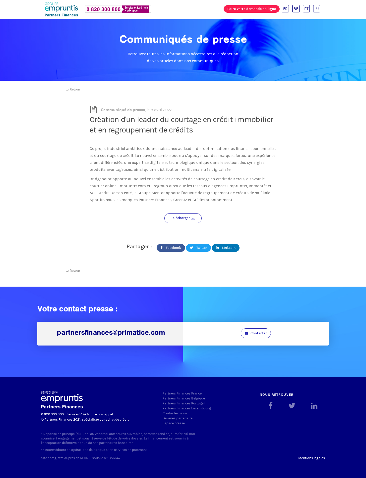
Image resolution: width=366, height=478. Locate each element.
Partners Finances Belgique (184, 398)
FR (285, 8)
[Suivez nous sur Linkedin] (314, 405)
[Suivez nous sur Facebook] (270, 405)
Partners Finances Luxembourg (187, 408)
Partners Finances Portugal (184, 403)
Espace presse (174, 423)
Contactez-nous (175, 413)
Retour (74, 89)
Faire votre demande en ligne (251, 9)
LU (316, 8)
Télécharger (181, 218)
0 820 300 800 (52, 414)
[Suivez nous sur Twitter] (291, 405)
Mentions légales (311, 458)
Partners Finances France (182, 393)
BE (296, 8)
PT (306, 8)
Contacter (258, 333)
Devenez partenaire (177, 418)
